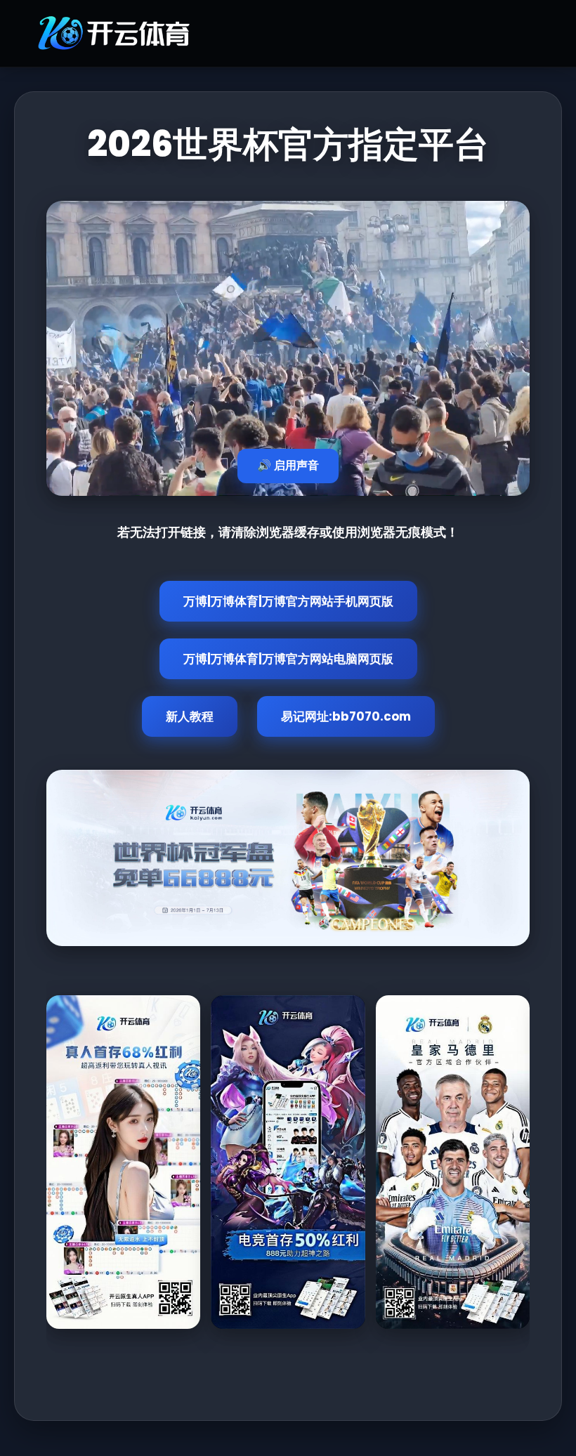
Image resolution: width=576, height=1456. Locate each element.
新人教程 (190, 716)
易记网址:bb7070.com (346, 716)
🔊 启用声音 (288, 465)
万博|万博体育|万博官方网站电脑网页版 (288, 658)
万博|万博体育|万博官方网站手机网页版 (288, 601)
